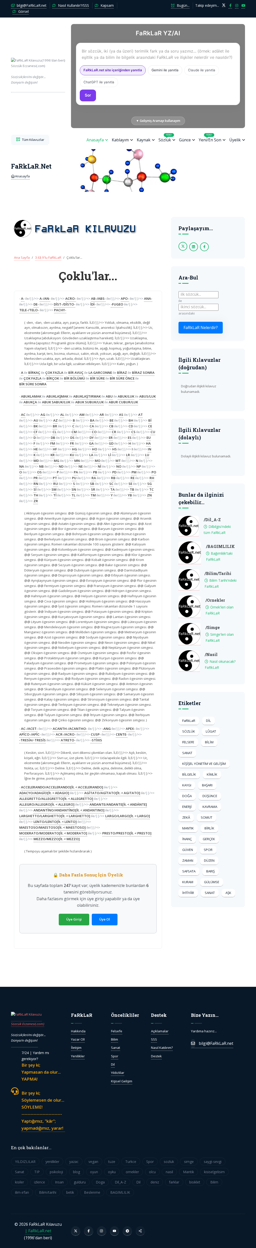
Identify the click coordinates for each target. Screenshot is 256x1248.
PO (154, 472)
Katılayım (120, 140)
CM (74, 432)
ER (111, 437)
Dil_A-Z (120, 1182)
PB (95, 472)
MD (36, 460)
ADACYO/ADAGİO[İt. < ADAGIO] (44, 793)
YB (130, 495)
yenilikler (52, 1161)
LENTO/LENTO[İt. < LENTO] (55, 821)
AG (42, 414)
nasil (169, 1171)
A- (22, 298)
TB (132, 489)
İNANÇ (187, 839)
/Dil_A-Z (212, 519)
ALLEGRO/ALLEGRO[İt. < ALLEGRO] (46, 804)
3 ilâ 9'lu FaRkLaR (48, 257)
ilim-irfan (22, 1192)
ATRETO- (68, 740)
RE (132, 478)
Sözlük (165, 138)
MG (56, 460)
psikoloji (56, 1171)
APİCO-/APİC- (30, 734)
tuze (111, 1161)
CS (133, 432)
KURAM (187, 882)
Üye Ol (104, 919)
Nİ (99, 466)
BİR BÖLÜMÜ (74, 378)
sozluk (169, 1161)
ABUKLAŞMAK (57, 396)
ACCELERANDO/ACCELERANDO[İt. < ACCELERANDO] (62, 787)
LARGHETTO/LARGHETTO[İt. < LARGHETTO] (54, 816)
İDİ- (93, 304)
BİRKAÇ (34, 372)
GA (91, 443)
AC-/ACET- (29, 728)
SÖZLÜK (188, 731)
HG (74, 449)
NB (41, 466)
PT (55, 478)
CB (111, 426)
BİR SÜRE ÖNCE (122, 378)
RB (113, 478)
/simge (213, 627)
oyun (94, 1171)
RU (55, 483)
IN (149, 449)
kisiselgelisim (214, 1171)
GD (111, 443)
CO (94, 432)
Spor (114, 1056)
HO (94, 449)
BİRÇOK (52, 378)
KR (52, 455)
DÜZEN (209, 860)
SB (92, 483)
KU (72, 455)
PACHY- (60, 310)
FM (52, 443)
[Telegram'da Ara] (127, 1231)
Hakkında (78, 1031)
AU (36, 420)
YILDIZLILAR (25, 1161)
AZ (55, 420)
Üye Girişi (74, 919)
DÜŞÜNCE (209, 796)
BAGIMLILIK (120, 1192)
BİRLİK (209, 828)
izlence (39, 1182)
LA (91, 455)
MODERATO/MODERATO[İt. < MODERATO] (53, 833)
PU (74, 478)
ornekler (132, 1171)
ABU (109, 396)
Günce (185, 140)
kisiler (19, 1182)
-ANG (106, 728)
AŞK (228, 892)
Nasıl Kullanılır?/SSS (73, 5)
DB (53, 437)
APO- (125, 298)
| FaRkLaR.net (38, 1230)
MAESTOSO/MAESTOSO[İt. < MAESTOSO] (52, 827)
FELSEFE (188, 742)
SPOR (208, 849)
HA (148, 443)
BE (112, 420)
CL (54, 432)
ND (61, 466)
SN (74, 489)
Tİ (54, 495)
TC (151, 489)
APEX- (130, 728)
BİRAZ (122, 372)
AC (23, 414)
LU (147, 455)
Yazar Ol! (78, 1039)
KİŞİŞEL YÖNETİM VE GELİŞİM (204, 763)
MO (97, 460)
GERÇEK (209, 839)
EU (148, 437)
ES (130, 437)
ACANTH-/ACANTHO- (70, 728)
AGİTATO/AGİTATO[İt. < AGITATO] (112, 793)
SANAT (187, 753)
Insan (59, 1182)
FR (72, 443)
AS (121, 414)
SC (111, 483)
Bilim (114, 1039)
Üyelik (235, 140)
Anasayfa (95, 140)
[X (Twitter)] (75, 1231)
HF (55, 449)
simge (189, 1161)
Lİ (109, 455)
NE (80, 466)
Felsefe (116, 1031)
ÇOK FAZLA (54, 372)
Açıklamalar (159, 1031)
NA (21, 466)
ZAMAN (187, 860)
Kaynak (143, 140)
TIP (37, 1171)
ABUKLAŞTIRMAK (87, 396)
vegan (93, 1161)
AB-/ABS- (98, 298)
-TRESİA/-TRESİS (32, 740)
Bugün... (183, 5)
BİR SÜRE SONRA (32, 384)
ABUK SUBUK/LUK (89, 402)
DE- (36, 304)
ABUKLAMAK (31, 396)
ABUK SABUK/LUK (56, 402)
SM (54, 489)
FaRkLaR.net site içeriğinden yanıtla (113, 70)
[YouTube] (114, 1231)
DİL (208, 720)
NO (119, 466)
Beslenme (92, 1192)
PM (134, 472)
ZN (149, 495)
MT (118, 460)
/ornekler (215, 600)
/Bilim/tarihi (217, 573)
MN (77, 460)
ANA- (148, 298)
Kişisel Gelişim (121, 1081)
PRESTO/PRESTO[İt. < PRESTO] (127, 833)
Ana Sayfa (22, 257)
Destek (156, 1056)
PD (114, 472)
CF (36, 432)
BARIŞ (210, 871)
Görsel (23, 11)
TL (74, 495)
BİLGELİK (189, 774)
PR (36, 478)
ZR (36, 501)
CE (150, 426)
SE (130, 483)
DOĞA (187, 796)
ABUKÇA (30, 402)
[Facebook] (88, 1231)
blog (76, 1171)
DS (72, 437)
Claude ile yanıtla (201, 70)
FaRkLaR (188, 720)
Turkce (130, 1161)
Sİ (35, 489)
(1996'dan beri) (38, 71)
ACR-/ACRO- (66, 734)
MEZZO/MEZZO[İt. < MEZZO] (57, 839)
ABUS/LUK (147, 396)
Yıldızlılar (117, 1072)
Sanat (115, 1047)
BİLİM (209, 742)
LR (128, 455)
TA (112, 489)
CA (92, 426)
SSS (154, 1039)
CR (114, 432)
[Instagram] (101, 1231)
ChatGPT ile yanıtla (99, 82)
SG (149, 483)
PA (76, 472)
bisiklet (194, 1182)
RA (94, 478)
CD (130, 426)
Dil (113, 1064)
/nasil (211, 654)
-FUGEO (117, 304)
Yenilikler (78, 1056)
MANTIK (188, 828)
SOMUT (206, 817)
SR (93, 489)
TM (93, 495)
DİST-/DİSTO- (64, 304)
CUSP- (96, 734)
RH (152, 478)
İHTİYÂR (188, 892)
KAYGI (186, 785)
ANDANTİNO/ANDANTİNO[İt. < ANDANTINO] (69, 810)
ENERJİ (187, 806)
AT (140, 414)
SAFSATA (189, 871)
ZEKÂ (186, 817)
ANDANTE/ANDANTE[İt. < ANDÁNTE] (118, 804)
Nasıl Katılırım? (162, 1047)
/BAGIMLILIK (220, 546)
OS (39, 472)
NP (138, 466)
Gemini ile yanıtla (165, 70)
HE (36, 449)
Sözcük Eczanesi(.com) (27, 1024)
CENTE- (122, 734)
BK (36, 426)
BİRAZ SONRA (143, 372)
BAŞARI (207, 785)
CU (152, 432)
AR (102, 414)
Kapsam (107, 5)
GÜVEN (187, 849)
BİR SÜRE (97, 378)
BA (92, 420)
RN (36, 483)
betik (70, 1192)
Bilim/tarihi (47, 1192)
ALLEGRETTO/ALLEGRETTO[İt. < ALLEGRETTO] (56, 798)
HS (114, 449)
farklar (174, 1182)
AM (81, 414)
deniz (154, 1182)
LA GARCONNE (100, 372)
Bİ (150, 420)
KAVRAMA (209, 806)
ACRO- (70, 298)
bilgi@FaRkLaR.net (31, 5)
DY (92, 437)
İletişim (76, 1047)
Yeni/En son (210, 138)
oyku (112, 1171)
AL (62, 414)
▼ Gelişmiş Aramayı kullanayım (158, 121)
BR (55, 426)
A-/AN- (45, 298)
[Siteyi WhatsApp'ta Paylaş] (140, 1231)
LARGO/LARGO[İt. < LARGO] (127, 816)
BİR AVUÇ (76, 372)
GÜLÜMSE (211, 882)
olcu (152, 1171)
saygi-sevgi (213, 1161)
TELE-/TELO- (29, 310)
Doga (100, 1182)
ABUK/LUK (126, 396)
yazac (73, 1161)
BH (130, 420)
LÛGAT (211, 731)
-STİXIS (96, 740)
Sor (88, 95)
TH (36, 495)
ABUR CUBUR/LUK (123, 402)
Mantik (188, 1171)
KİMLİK (212, 774)
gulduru (80, 1182)
